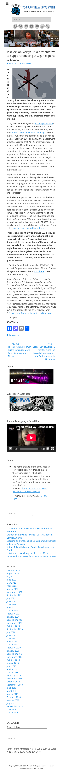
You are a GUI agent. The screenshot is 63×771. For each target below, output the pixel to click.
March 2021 (12, 610)
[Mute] (47, 448)
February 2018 (14, 697)
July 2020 (11, 632)
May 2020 (11, 638)
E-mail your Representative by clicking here (30, 313)
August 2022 (13, 573)
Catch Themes (37, 768)
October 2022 (13, 570)
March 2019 (12, 672)
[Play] (10, 448)
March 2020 (12, 644)
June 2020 (11, 635)
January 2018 (13, 700)
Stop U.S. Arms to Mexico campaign (27, 132)
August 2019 (13, 663)
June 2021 (11, 601)
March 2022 (12, 589)
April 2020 (12, 641)
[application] (31, 438)
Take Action (14, 335)
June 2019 (11, 666)
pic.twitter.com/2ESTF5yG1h (26, 491)
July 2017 (11, 703)
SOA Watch (26, 63)
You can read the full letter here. (28, 228)
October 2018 (13, 681)
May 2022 (11, 582)
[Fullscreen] (52, 448)
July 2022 (11, 576)
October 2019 (13, 660)
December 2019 (14, 653)
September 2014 (15, 706)
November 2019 (14, 657)
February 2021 (14, 613)
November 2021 (14, 592)
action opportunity (44, 123)
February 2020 (14, 647)
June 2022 (11, 579)
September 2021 (15, 595)
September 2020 (15, 629)
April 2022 (12, 585)
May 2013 (11, 709)
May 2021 (11, 604)
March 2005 (12, 712)
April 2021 (12, 607)
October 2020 (13, 626)
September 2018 (15, 684)
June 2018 (11, 687)
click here (39, 271)
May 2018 (11, 691)
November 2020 (14, 623)
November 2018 (14, 678)
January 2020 (13, 650)
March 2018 (12, 694)
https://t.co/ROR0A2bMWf (34, 488)
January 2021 (13, 616)
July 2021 (11, 598)
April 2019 (12, 669)
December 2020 (14, 619)
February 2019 (14, 675)
